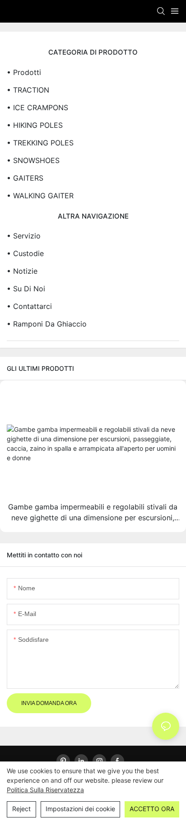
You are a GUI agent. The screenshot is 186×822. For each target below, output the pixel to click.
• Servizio (24, 235)
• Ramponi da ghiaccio (47, 323)
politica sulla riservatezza (45, 790)
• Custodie (25, 253)
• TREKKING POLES (40, 142)
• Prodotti (24, 72)
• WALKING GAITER (40, 195)
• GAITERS (25, 177)
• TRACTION (28, 89)
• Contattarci (29, 306)
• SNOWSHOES (33, 160)
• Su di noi (26, 288)
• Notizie (22, 271)
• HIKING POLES (35, 125)
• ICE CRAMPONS (37, 107)
